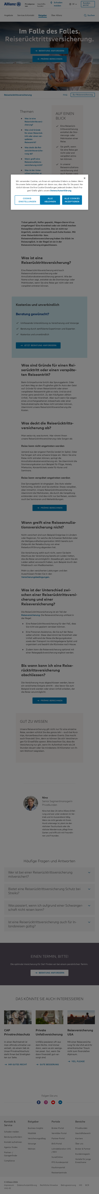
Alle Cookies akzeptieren (72, 200)
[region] (49, 192)
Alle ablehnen (50, 200)
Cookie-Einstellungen (27, 200)
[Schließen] (84, 178)
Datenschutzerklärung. (61, 190)
